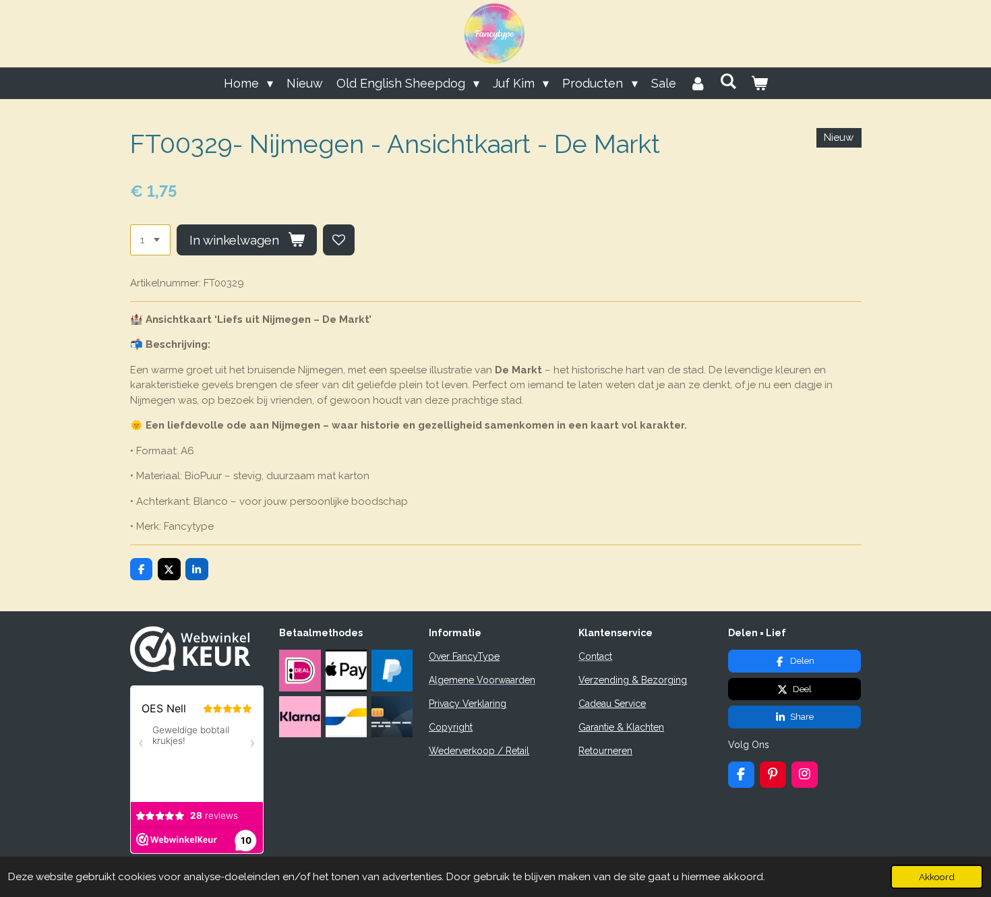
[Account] (698, 83)
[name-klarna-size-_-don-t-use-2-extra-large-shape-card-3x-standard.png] (300, 716)
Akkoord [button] (937, 876)
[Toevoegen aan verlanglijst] (339, 240)
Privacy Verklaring (467, 703)
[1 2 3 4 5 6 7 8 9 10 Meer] (150, 240)
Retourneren (605, 750)
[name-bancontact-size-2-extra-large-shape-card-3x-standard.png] (346, 716)
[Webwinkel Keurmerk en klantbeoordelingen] (190, 668)
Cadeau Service (612, 703)
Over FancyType (464, 656)
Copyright (451, 727)
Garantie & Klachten (621, 727)
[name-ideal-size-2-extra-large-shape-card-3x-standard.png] (300, 670)
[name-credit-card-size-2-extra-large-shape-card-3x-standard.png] (392, 716)
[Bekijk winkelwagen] (759, 83)
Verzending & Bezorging (632, 680)
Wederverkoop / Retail (479, 750)
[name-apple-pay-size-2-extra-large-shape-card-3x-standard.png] (346, 670)
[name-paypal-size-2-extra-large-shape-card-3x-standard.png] (392, 670)
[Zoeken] (728, 81)
